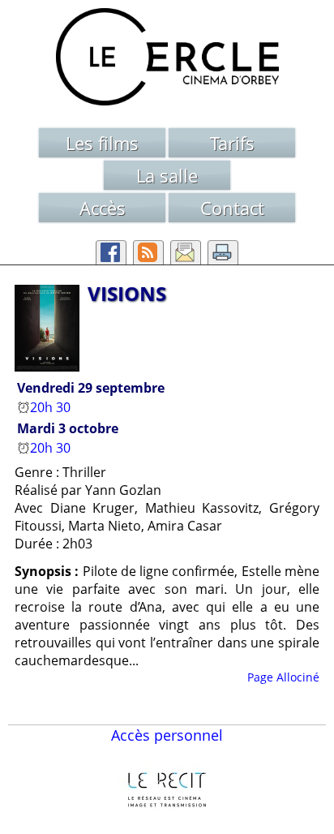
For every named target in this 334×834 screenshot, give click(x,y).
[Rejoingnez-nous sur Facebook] (111, 252)
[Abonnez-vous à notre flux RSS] (148, 252)
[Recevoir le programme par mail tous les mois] (185, 252)
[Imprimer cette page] (223, 252)
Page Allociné (283, 677)
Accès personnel (167, 735)
